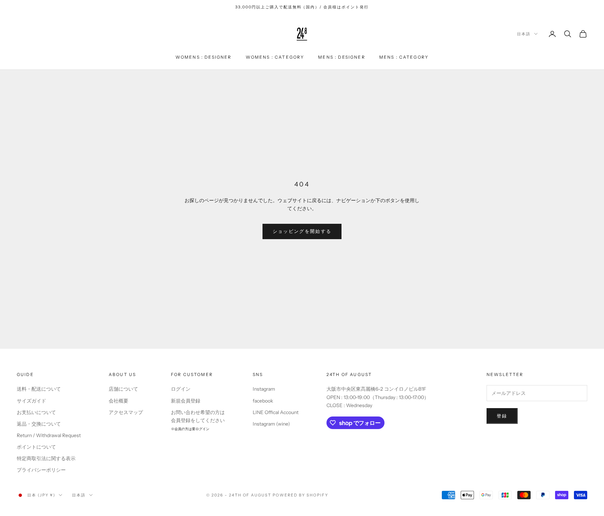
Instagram (264, 389)
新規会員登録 (185, 401)
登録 (502, 416)
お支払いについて (36, 412)
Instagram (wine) (271, 424)
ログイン (180, 389)
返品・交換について (39, 424)
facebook (263, 401)
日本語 (524, 33)
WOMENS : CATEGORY (275, 57)
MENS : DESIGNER (341, 57)
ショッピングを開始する (302, 231)
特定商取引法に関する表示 (46, 458)
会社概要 (118, 401)
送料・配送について (39, 389)
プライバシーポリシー (41, 470)
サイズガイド (31, 401)
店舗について (123, 389)
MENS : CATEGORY (404, 57)
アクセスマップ (126, 412)
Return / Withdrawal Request (49, 435)
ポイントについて (36, 447)
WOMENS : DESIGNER (203, 57)
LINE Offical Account (276, 412)
